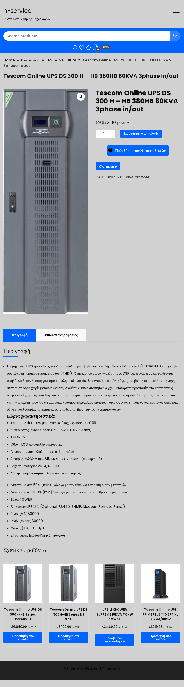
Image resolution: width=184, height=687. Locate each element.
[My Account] (75, 47)
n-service (17, 11)
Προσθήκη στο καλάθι (141, 133)
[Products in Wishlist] (81, 47)
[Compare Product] (88, 47)
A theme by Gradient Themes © (92, 668)
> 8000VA (126, 177)
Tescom (142, 177)
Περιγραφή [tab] (19, 335)
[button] (81, 97)
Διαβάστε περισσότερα (115, 640)
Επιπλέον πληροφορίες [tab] (60, 335)
